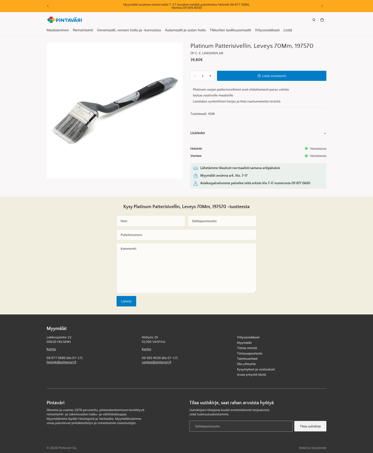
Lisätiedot (197, 133)
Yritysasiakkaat (248, 337)
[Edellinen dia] (48, 6)
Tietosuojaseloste (249, 353)
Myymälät (244, 342)
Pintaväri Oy (67, 448)
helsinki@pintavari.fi (61, 362)
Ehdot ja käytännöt (312, 448)
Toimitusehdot (247, 358)
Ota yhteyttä (246, 364)
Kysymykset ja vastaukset (256, 369)
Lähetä (126, 301)
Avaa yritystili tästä (251, 374)
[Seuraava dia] (322, 6)
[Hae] (314, 20)
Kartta (51, 349)
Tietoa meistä (247, 348)
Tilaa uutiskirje (310, 426)
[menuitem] (287, 30)
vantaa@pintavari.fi (156, 362)
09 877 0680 (300, 183)
